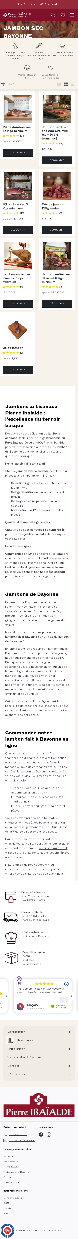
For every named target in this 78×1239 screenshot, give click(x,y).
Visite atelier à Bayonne (16, 1172)
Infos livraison (11, 1182)
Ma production (11, 1156)
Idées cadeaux (10, 1161)
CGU (6, 1203)
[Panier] (62, 15)
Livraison (8, 1208)
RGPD (6, 1213)
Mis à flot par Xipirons (48, 1230)
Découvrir (18, 152)
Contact (8, 1177)
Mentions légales (12, 1198)
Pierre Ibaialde (11, 1167)
